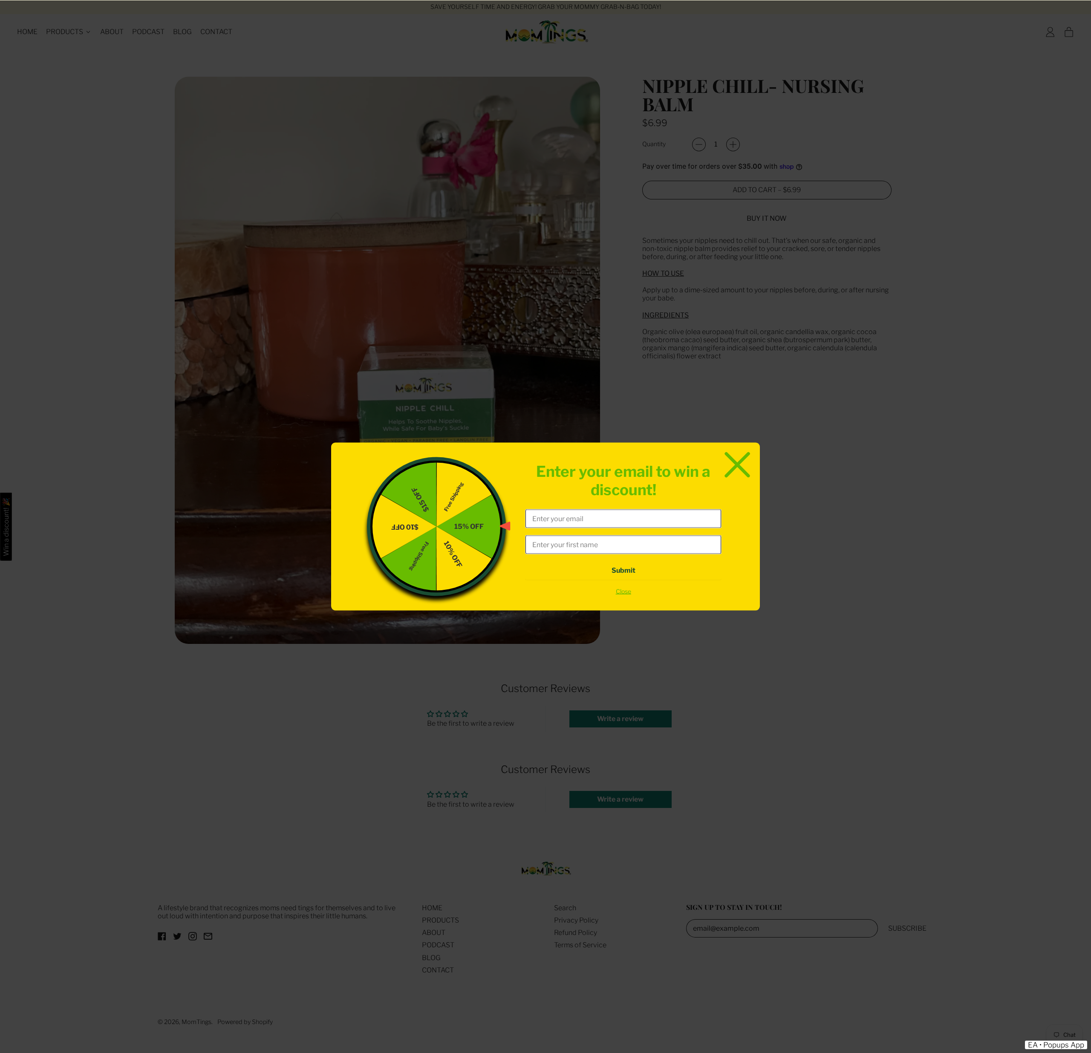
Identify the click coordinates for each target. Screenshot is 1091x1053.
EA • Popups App (1056, 1045)
